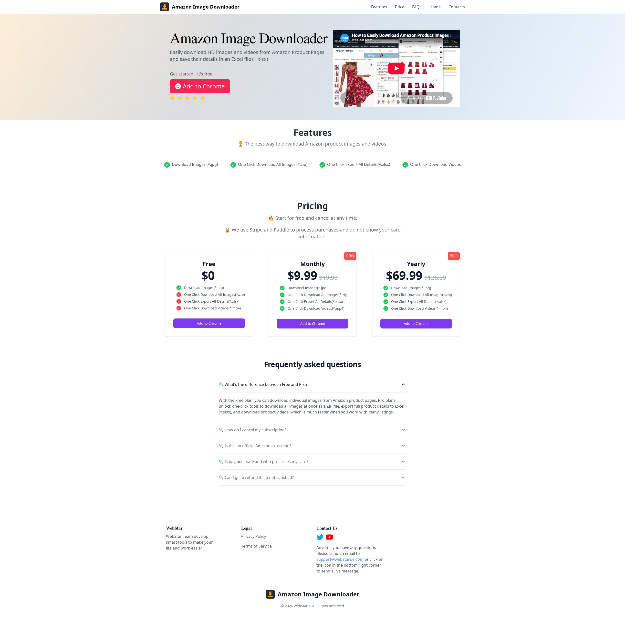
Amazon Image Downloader (318, 594)
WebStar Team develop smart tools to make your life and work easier (189, 542)
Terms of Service (256, 546)
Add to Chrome (204, 86)
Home (435, 7)
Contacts (456, 7)
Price (399, 7)
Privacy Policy (253, 536)
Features (379, 7)
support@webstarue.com (340, 559)
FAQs (417, 7)
